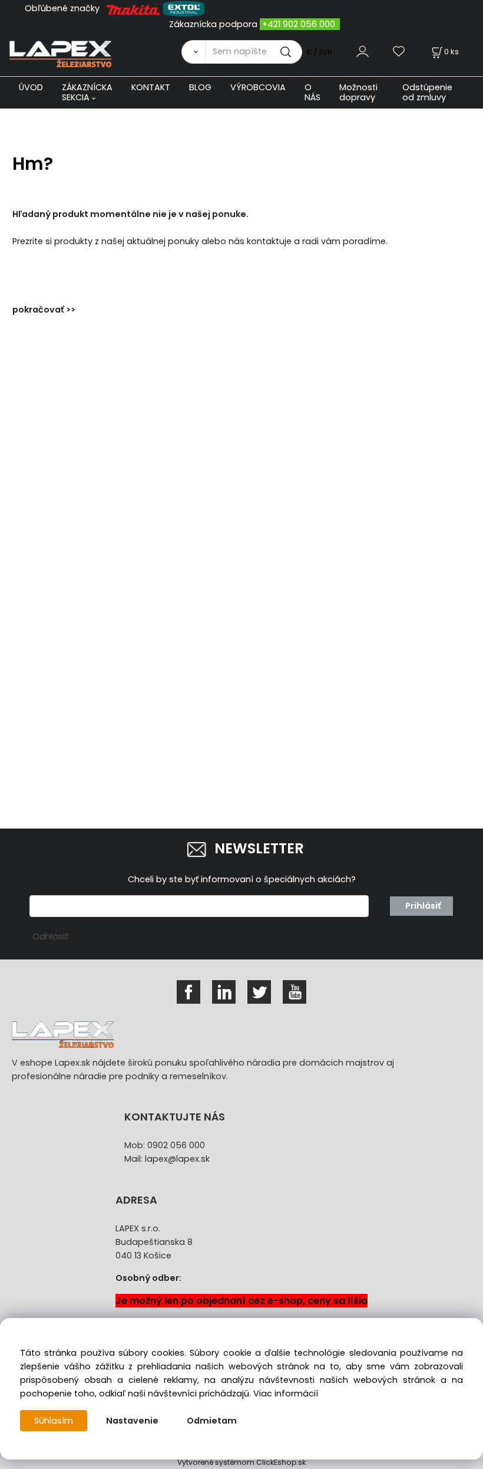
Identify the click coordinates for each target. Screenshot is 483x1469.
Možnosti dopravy (358, 92)
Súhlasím (53, 1421)
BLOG (200, 87)
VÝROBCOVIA (258, 87)
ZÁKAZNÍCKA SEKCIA (87, 92)
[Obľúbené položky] (399, 51)
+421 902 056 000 (298, 24)
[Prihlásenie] (362, 51)
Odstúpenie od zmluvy (427, 92)
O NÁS (312, 92)
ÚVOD (31, 87)
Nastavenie (132, 1421)
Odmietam (212, 1421)
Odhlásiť (50, 936)
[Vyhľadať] (193, 52)
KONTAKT (150, 87)
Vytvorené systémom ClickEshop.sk (241, 1462)
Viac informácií (285, 1393)
